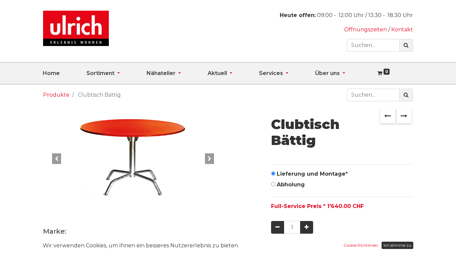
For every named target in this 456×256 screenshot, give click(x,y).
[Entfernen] (277, 227)
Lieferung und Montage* (312, 174)
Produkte (56, 95)
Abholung (291, 184)
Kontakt (402, 29)
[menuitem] (64, 73)
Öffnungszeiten (366, 29)
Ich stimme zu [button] (397, 245)
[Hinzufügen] (306, 227)
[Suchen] (406, 45)
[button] (56, 158)
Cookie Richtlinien (361, 245)
